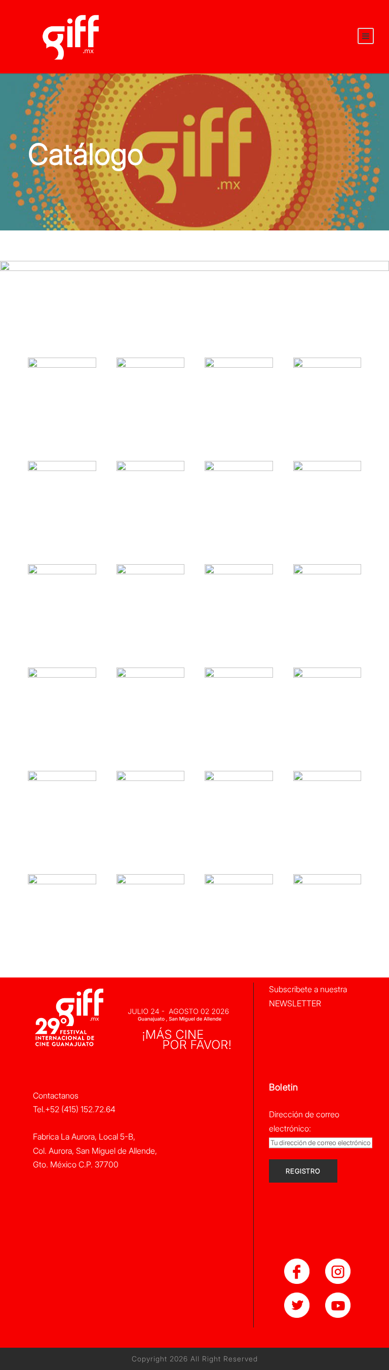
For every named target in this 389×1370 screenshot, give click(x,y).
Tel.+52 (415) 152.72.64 (74, 1109)
